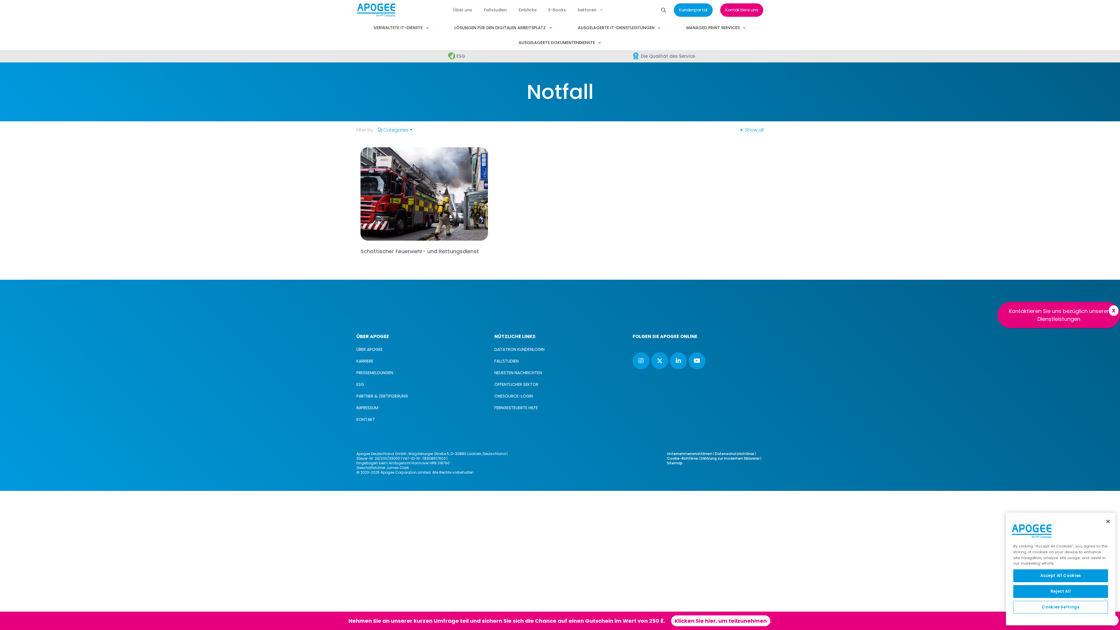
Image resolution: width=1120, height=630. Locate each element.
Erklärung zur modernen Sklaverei (730, 458)
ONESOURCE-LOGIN (513, 396)
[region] (1060, 569)
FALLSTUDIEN (506, 361)
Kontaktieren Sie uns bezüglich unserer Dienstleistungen (1059, 315)
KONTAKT (365, 419)
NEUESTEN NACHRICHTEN (518, 373)
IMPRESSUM (367, 408)
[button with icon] (641, 360)
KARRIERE (364, 361)
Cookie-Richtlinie (682, 458)
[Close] (1108, 521)
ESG (360, 384)
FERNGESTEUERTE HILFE (516, 408)
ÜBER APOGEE (369, 349)
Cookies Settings (1060, 607)
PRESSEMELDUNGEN (374, 373)
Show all (754, 130)
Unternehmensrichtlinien (689, 453)
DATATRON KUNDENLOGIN (519, 349)
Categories (396, 130)
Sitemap (674, 463)
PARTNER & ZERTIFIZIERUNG (382, 396)
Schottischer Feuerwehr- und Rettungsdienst (419, 251)
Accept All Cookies (1060, 575)
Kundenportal (596, 620)
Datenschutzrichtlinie (734, 453)
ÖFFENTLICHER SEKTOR (516, 384)
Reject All (1061, 591)
